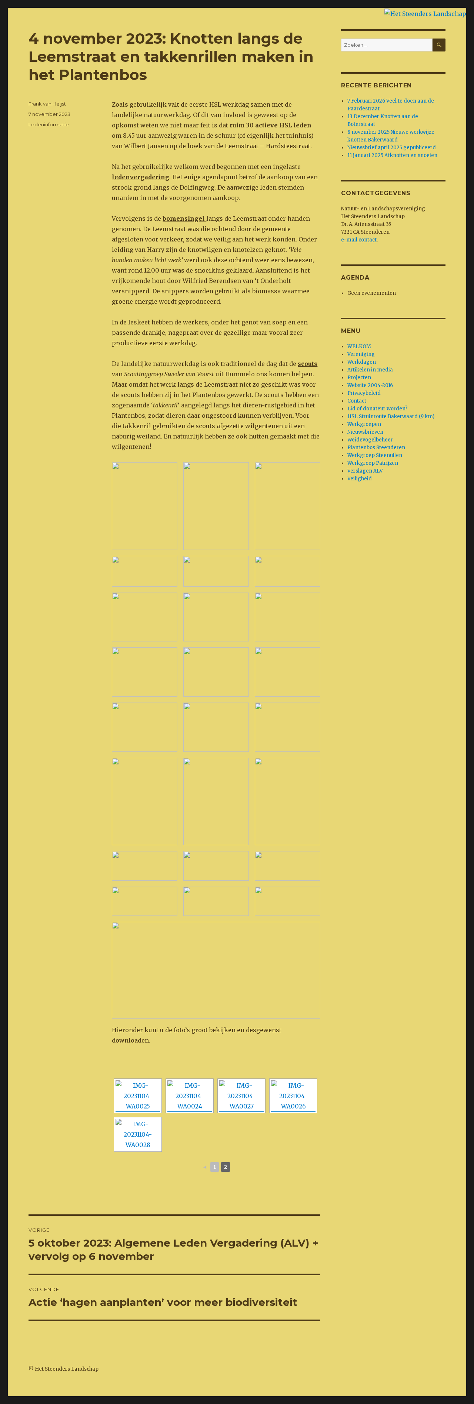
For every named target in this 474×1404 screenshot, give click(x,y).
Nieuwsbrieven (365, 432)
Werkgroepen (364, 424)
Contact (356, 401)
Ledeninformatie (49, 124)
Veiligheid (359, 479)
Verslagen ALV (365, 471)
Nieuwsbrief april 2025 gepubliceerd (391, 147)
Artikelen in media (370, 370)
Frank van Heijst (47, 104)
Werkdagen (361, 362)
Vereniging (361, 354)
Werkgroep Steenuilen (374, 455)
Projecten (359, 377)
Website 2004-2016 (370, 385)
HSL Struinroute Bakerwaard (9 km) (390, 416)
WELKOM (359, 346)
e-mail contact (359, 240)
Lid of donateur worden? (377, 409)
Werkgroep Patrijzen (372, 463)
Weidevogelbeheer (370, 440)
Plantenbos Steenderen (376, 447)
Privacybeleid (364, 393)
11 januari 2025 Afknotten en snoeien (392, 155)
